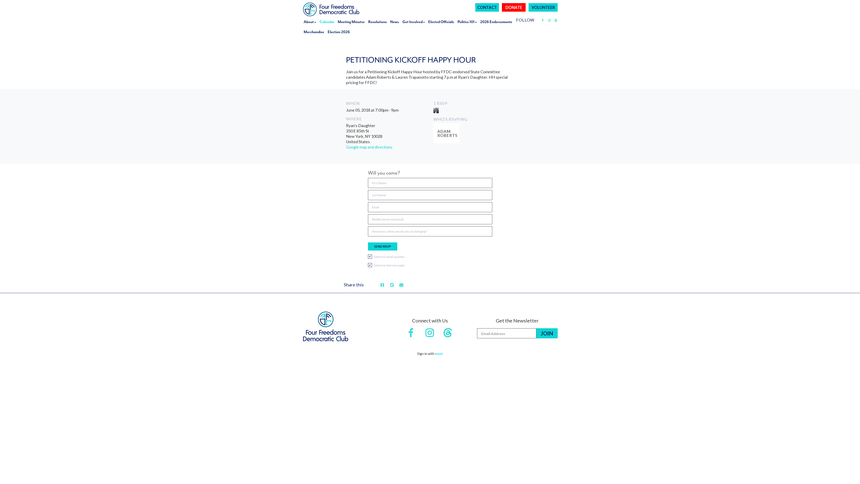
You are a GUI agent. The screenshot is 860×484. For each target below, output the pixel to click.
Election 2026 (339, 32)
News (394, 21)
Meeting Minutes (351, 21)
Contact (487, 7)
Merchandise (314, 32)
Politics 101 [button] (466, 21)
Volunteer (543, 7)
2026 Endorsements (496, 21)
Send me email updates (389, 257)
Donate (513, 7)
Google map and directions (369, 147)
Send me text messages (389, 265)
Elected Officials (441, 21)
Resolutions (377, 21)
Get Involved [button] (412, 21)
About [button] (309, 21)
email (439, 354)
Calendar (327, 21)
